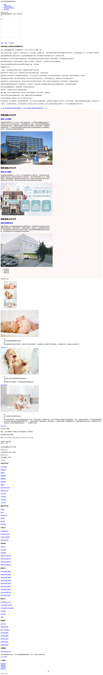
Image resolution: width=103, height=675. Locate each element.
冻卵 (2, 617)
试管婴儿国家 (4, 636)
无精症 (3, 509)
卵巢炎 (3, 472)
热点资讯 (3, 614)
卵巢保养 (3, 475)
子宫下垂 (3, 502)
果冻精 (3, 521)
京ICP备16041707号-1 (51, 654)
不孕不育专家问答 (6, 558)
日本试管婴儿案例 (6, 571)
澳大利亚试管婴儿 (6, 595)
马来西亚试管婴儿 (6, 589)
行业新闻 (3, 611)
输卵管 (3, 484)
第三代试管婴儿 (5, 630)
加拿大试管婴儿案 (6, 592)
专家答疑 (3, 552)
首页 (5, 4)
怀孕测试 (3, 663)
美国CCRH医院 (6, 119)
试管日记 (3, 624)
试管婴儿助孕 (4, 641)
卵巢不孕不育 (4, 490)
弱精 (2, 512)
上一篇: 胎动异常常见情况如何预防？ (11, 108)
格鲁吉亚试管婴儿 (9, 7)
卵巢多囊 (3, 481)
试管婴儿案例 (4, 644)
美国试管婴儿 (8, 6)
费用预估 (3, 665)
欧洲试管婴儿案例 (6, 574)
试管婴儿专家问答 (6, 555)
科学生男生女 (4, 531)
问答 (6, 43)
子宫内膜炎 (4, 467)
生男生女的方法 (5, 534)
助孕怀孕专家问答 (6, 564)
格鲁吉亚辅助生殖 (7, 223)
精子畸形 (3, 524)
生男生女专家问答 (6, 561)
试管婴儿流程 (4, 638)
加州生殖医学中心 (6, 651)
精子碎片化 (4, 515)
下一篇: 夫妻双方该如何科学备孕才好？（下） (35, 108)
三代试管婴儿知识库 (6, 605)
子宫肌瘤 (3, 499)
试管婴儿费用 (4, 633)
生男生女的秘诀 (5, 537)
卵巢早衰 (3, 470)
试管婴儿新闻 (4, 627)
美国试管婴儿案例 (6, 577)
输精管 (3, 518)
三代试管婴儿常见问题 (7, 608)
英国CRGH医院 (6, 172)
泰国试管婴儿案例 (6, 580)
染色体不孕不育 (5, 487)
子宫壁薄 (3, 493)
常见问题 (3, 549)
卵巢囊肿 (3, 478)
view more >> (4, 347)
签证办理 (3, 668)
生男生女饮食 (4, 540)
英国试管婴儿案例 (6, 583)
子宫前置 (3, 496)
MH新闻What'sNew (6, 602)
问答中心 (3, 547)
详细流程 (3, 667)
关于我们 (6, 9)
